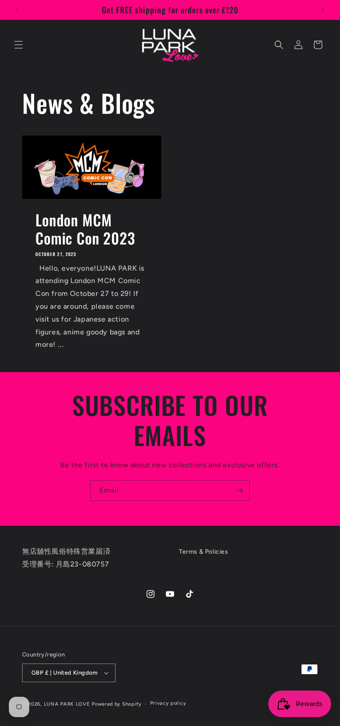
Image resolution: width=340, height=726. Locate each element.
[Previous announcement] (17, 9)
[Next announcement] (322, 9)
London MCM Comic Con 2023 (85, 229)
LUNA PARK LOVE (67, 704)
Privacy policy (168, 703)
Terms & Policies (203, 551)
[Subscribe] (239, 490)
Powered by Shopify (117, 704)
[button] (18, 44)
